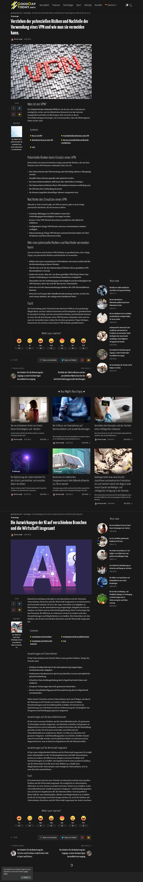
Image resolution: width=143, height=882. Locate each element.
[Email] (19, 114)
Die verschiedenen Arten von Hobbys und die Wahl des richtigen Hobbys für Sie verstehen (120, 316)
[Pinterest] (13, 114)
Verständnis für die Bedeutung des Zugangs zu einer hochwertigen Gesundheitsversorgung (120, 353)
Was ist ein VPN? (37, 136)
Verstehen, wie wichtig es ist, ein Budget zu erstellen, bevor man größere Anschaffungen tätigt (120, 553)
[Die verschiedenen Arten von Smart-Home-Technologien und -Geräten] (29, 409)
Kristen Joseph (18, 39)
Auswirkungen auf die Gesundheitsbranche (76, 637)
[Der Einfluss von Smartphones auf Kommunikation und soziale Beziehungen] (71, 409)
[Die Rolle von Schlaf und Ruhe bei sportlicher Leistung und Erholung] (102, 290)
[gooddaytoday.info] (23, 5)
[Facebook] (13, 108)
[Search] (130, 5)
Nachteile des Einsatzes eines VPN (42, 140)
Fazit (33, 147)
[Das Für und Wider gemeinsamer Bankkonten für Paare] (102, 541)
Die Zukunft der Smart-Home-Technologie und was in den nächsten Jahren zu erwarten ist (16, 641)
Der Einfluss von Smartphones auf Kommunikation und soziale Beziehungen (120, 580)
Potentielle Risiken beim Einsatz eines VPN (76, 136)
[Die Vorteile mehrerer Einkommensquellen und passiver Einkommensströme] (102, 304)
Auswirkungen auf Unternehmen (42, 637)
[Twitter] (19, 108)
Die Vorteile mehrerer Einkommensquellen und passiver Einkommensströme (119, 302)
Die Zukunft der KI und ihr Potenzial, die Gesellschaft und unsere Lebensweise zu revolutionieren (16, 144)
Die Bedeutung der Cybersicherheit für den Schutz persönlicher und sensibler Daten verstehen (28, 480)
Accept (26, 877)
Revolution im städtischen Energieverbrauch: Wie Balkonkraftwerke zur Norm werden (71, 480)
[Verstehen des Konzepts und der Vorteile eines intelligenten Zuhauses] (113, 409)
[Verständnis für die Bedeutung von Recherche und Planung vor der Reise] (102, 568)
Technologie (15, 16)
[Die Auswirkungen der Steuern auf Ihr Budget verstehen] (102, 368)
